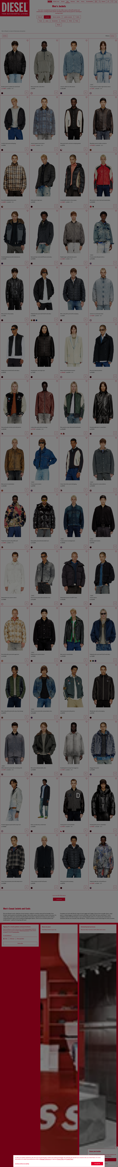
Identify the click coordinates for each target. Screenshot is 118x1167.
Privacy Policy (60, 1159)
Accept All (97, 1163)
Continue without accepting (22, 1163)
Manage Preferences (45, 1159)
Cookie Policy (69, 1159)
